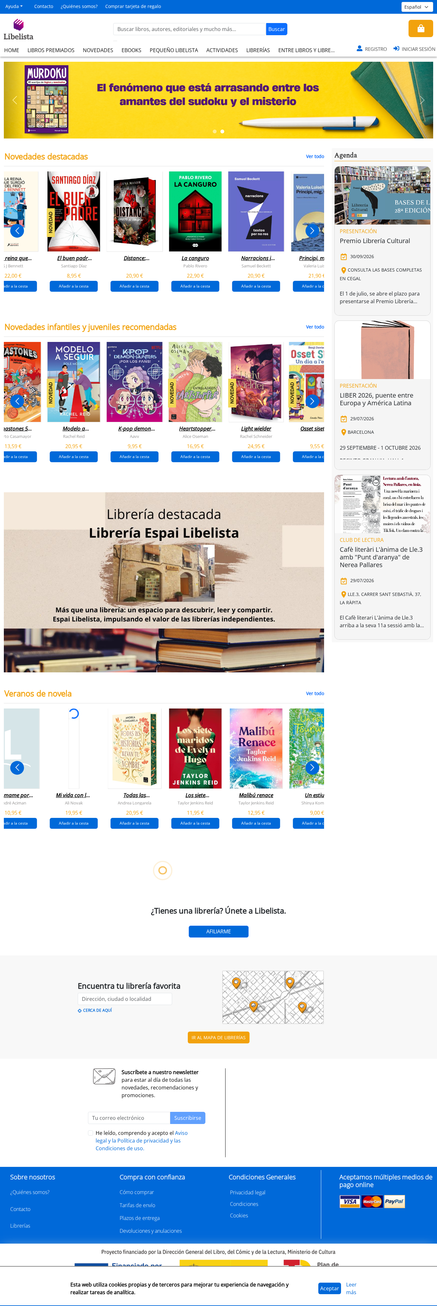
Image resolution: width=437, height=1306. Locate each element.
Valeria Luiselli (317, 266)
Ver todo (315, 156)
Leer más (351, 1288)
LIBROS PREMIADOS (51, 50)
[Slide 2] (222, 131)
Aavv (134, 436)
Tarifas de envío (137, 1205)
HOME (11, 50)
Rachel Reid (74, 436)
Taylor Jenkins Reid (195, 803)
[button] (14, 100)
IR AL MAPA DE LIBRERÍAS (219, 1037)
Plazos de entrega (140, 1218)
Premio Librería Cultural (375, 240)
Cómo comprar (137, 1192)
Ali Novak (74, 803)
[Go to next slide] (312, 231)
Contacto (43, 6)
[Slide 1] (215, 131)
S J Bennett (13, 266)
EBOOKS (131, 50)
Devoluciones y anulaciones (151, 1230)
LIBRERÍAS (258, 50)
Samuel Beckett (256, 266)
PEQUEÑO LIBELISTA (174, 50)
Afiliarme (218, 931)
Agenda (345, 155)
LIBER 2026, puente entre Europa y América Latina (376, 399)
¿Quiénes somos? (79, 6)
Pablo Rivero (195, 266)
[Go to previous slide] (17, 231)
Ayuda (12, 6)
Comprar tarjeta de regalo (133, 6)
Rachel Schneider (256, 436)
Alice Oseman (195, 436)
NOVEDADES (98, 50)
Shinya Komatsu (316, 803)
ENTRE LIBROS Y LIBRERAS (309, 50)
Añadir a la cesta (74, 286)
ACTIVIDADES (222, 50)
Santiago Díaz (74, 266)
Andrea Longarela (134, 803)
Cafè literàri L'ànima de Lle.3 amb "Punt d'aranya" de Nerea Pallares (381, 557)
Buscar (276, 29)
